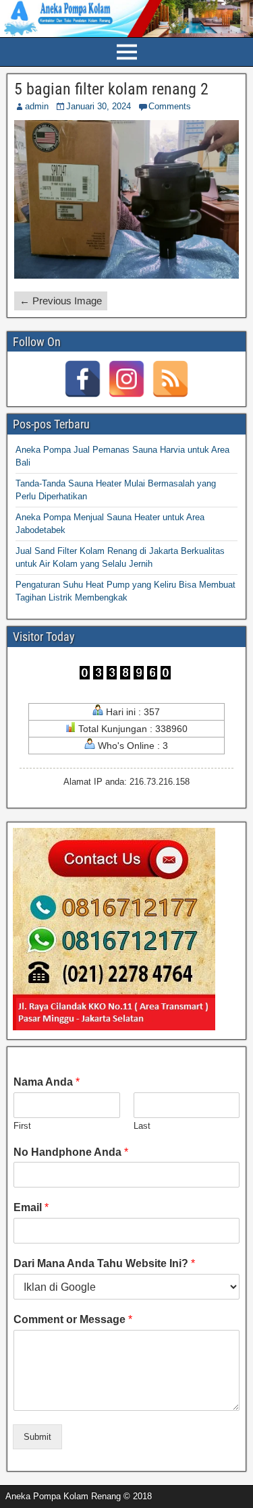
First (22, 1126)
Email (31, 1207)
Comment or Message (72, 1319)
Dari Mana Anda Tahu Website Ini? (104, 1263)
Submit (37, 1437)
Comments (169, 106)
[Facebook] (82, 378)
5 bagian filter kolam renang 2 (111, 89)
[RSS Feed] (170, 378)
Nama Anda (46, 1082)
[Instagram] (126, 378)
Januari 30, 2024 (98, 106)
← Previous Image (61, 300)
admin (37, 106)
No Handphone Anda (70, 1152)
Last (142, 1126)
